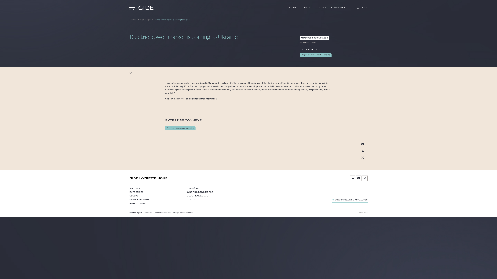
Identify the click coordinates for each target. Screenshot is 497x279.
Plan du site (148, 212)
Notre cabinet (138, 203)
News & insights (341, 8)
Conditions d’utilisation (162, 212)
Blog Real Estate (198, 196)
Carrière (193, 188)
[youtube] (358, 178)
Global (323, 8)
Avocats (294, 8)
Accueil (132, 20)
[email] (362, 144)
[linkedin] (362, 151)
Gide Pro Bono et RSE (200, 192)
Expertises (309, 8)
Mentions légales (135, 212)
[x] (362, 157)
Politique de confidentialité (183, 212)
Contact (192, 200)
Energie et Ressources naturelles (180, 128)
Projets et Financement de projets (316, 55)
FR (363, 8)
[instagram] (365, 178)
